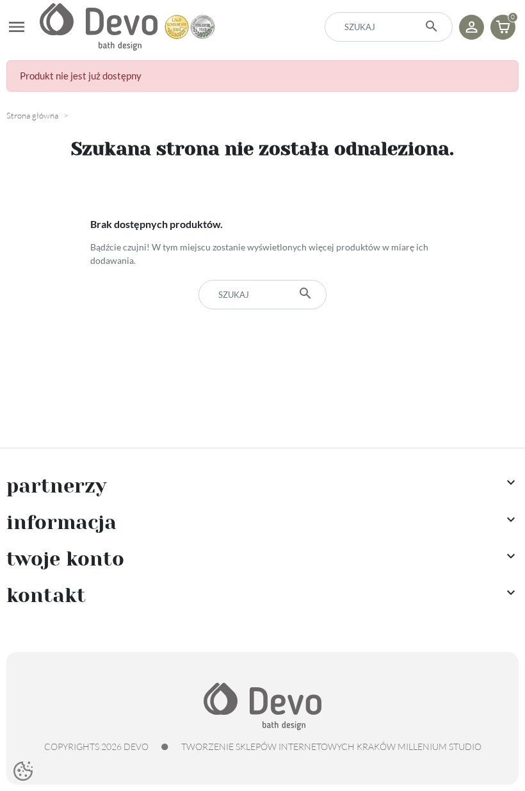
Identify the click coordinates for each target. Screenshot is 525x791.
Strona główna (32, 115)
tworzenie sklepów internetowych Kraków (288, 746)
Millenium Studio (439, 746)
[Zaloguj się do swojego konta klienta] (471, 27)
